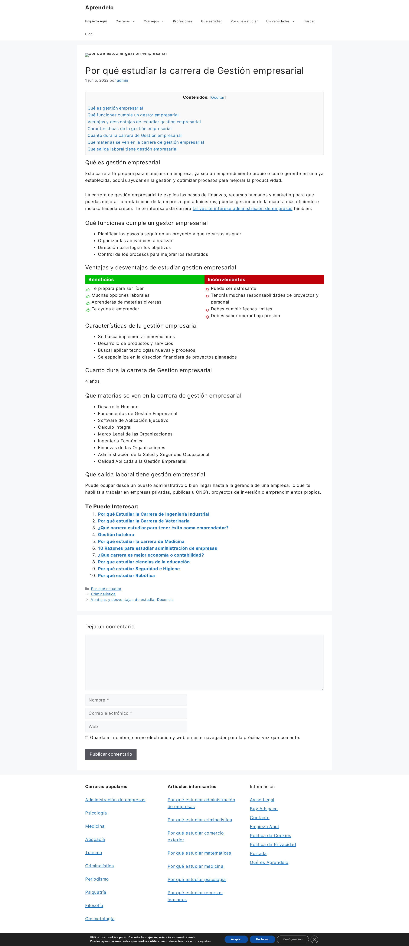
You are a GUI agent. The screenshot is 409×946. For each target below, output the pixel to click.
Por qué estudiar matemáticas (199, 853)
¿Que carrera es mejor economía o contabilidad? (151, 555)
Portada (258, 853)
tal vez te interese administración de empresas (242, 208)
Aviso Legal (262, 799)
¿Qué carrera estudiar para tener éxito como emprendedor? (163, 527)
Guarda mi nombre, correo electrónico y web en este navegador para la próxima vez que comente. (195, 737)
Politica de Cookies (270, 835)
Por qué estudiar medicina (195, 866)
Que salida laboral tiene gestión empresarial (132, 149)
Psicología (96, 813)
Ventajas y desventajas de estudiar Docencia (132, 599)
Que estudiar (211, 21)
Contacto (259, 817)
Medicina (95, 826)
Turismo (93, 852)
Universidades (278, 21)
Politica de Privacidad (273, 844)
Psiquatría (95, 892)
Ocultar (218, 97)
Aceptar (236, 939)
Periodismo (97, 879)
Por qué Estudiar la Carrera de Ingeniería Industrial (153, 514)
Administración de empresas (115, 799)
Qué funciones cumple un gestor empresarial (133, 115)
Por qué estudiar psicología (197, 879)
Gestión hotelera (116, 534)
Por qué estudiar (244, 21)
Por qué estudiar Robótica (126, 575)
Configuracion (292, 939)
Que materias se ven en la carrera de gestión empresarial (146, 142)
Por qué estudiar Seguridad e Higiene (139, 568)
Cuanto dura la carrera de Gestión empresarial (135, 135)
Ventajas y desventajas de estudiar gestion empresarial (144, 121)
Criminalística (103, 594)
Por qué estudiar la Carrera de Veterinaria (144, 521)
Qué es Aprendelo (269, 862)
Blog (88, 34)
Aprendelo (99, 7)
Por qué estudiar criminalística (200, 819)
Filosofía (94, 905)
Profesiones (183, 21)
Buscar (309, 21)
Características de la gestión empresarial (130, 128)
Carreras (123, 21)
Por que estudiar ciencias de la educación (144, 561)
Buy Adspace (264, 808)
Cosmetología (99, 918)
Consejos (151, 21)
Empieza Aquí (96, 21)
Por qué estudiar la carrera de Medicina (141, 541)
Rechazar (262, 939)
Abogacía (95, 839)
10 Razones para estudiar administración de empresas (157, 548)
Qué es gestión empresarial (115, 108)
